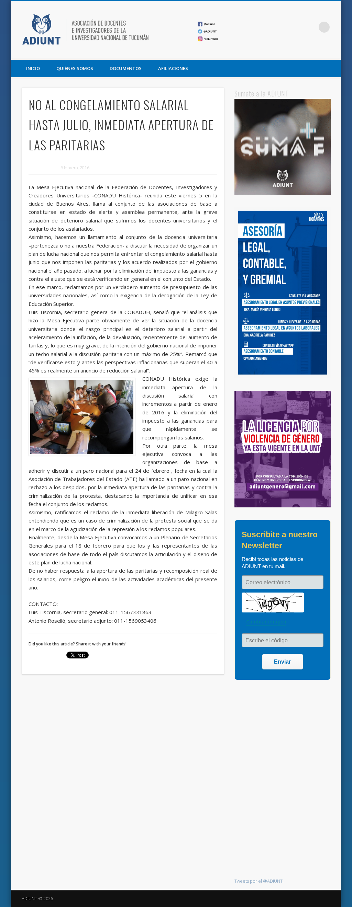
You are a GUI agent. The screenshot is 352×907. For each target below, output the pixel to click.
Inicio (33, 68)
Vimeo (310, 27)
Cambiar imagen (266, 621)
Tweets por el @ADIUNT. (259, 881)
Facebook (281, 27)
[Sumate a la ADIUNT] (282, 193)
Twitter (295, 27)
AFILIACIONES (173, 68)
